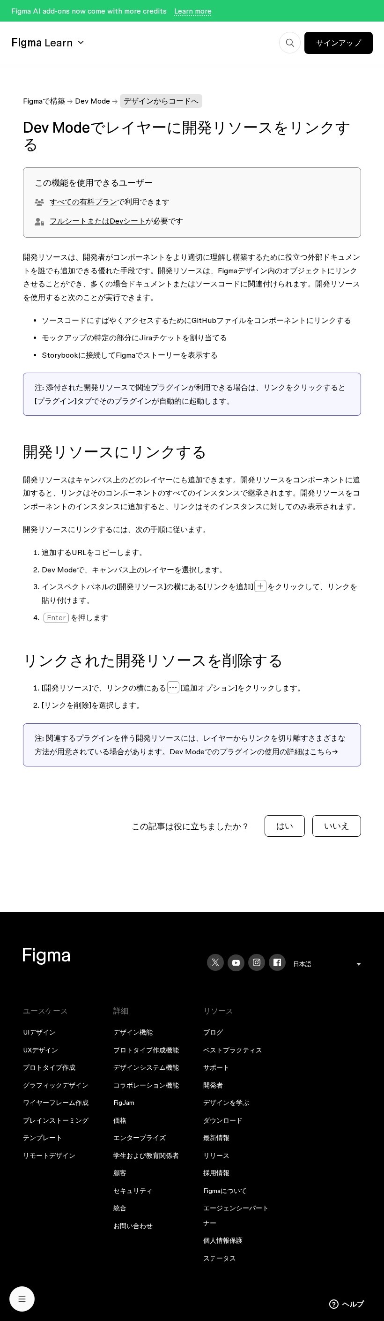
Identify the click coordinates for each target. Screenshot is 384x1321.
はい (284, 825)
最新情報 (216, 1137)
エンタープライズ (139, 1137)
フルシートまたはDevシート (98, 221)
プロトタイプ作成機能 (146, 1050)
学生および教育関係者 (146, 1155)
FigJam (123, 1102)
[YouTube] (236, 962)
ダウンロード (223, 1120)
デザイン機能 (133, 1032)
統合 (119, 1208)
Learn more (193, 11)
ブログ (213, 1032)
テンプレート (42, 1137)
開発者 (213, 1085)
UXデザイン (40, 1050)
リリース (216, 1155)
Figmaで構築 (44, 101)
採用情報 (216, 1173)
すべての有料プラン (83, 201)
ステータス (219, 1258)
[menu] (327, 964)
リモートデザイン (49, 1155)
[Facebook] (277, 962)
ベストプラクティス (232, 1050)
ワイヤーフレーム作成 (56, 1102)
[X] (215, 962)
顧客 (119, 1173)
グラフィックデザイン (56, 1085)
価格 (119, 1120)
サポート (216, 1067)
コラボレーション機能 (146, 1085)
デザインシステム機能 (146, 1067)
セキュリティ (133, 1190)
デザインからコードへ (161, 101)
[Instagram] (256, 962)
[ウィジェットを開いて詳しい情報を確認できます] (347, 1304)
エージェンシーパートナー (236, 1215)
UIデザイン (39, 1032)
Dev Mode (92, 101)
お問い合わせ (133, 1226)
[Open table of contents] (22, 1299)
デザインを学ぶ (226, 1102)
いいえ (336, 825)
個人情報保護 (223, 1240)
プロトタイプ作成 (49, 1067)
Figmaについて (225, 1190)
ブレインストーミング (56, 1120)
